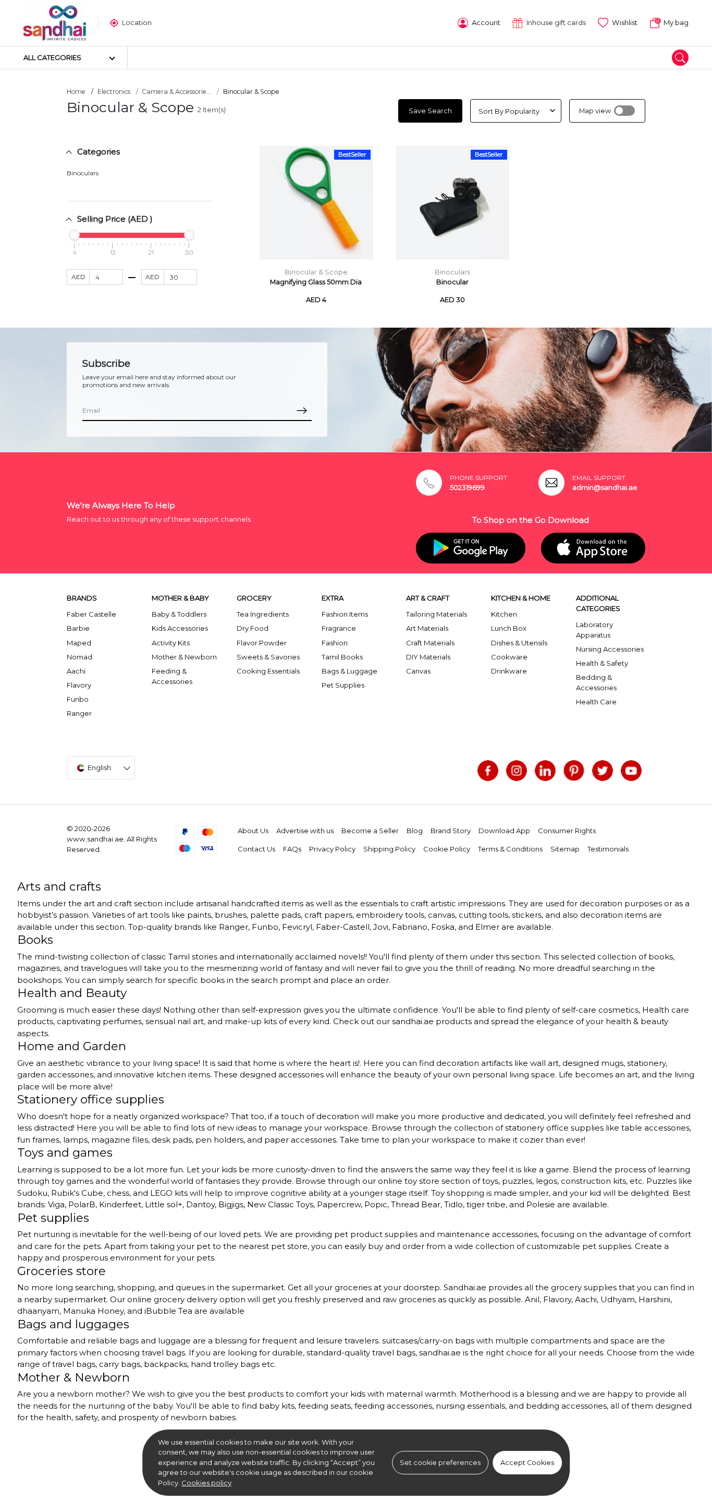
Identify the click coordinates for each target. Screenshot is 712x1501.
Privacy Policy (332, 849)
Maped (79, 643)
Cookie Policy (446, 849)
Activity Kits (171, 643)
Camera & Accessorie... (176, 91)
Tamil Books (342, 657)
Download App (504, 830)
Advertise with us (305, 830)
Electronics (113, 91)
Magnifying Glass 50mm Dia (316, 282)
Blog (415, 830)
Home (76, 91)
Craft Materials (430, 643)
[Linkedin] (545, 770)
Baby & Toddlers (179, 614)
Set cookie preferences (440, 1463)
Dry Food (252, 628)
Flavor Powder (262, 643)
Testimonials (608, 849)
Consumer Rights (567, 830)
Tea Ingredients (263, 614)
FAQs (292, 849)
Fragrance (339, 628)
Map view (595, 111)
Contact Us (256, 849)
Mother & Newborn (184, 657)
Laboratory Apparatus (594, 629)
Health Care (596, 702)
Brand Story (451, 830)
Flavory (79, 685)
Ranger (79, 713)
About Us (253, 830)
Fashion (335, 643)
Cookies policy (206, 1483)
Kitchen (504, 614)
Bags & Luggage (349, 671)
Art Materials (427, 628)
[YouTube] (631, 770)
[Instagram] (516, 770)
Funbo (78, 699)
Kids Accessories (180, 628)
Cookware (509, 657)
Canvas (418, 671)
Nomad (79, 657)
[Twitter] (602, 770)
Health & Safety (602, 663)
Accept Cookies (527, 1463)
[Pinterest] (573, 770)
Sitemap (565, 849)
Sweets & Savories (268, 657)
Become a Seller (370, 830)
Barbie (78, 628)
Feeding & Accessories (172, 676)
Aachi (76, 671)
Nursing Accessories (610, 649)
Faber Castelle (91, 614)
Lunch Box (508, 628)
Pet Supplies (343, 685)
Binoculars (83, 173)
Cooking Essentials (268, 671)
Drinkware (509, 671)
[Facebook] (487, 770)
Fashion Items (345, 614)
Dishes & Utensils (519, 643)
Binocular (452, 282)
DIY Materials (428, 657)
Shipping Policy (389, 849)
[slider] (74, 235)
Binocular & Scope (316, 272)
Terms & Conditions (510, 849)
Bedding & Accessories (596, 682)
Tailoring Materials (436, 614)
